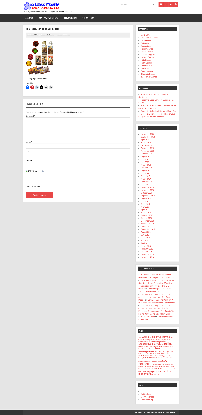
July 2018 (145, 159)
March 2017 (146, 179)
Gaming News (147, 52)
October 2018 (146, 154)
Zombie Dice (155, 374)
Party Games (146, 63)
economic (142, 346)
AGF (171, 337)
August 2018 (146, 157)
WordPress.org (147, 400)
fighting (160, 346)
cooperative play (147, 344)
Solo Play (145, 68)
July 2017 (145, 173)
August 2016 (146, 199)
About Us (29, 18)
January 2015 (146, 252)
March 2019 (146, 143)
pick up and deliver (150, 358)
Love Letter (146, 354)
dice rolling (165, 343)
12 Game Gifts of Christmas (154, 336)
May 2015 (145, 240)
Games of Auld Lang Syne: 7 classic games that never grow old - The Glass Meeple (154, 297)
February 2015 (147, 249)
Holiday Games (147, 57)
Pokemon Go (146, 66)
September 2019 (148, 137)
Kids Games (146, 60)
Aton (165, 339)
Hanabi (152, 349)
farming (155, 346)
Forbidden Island (144, 349)
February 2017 (147, 182)
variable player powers (151, 371)
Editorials (145, 43)
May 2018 (145, 162)
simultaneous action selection (155, 366)
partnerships (168, 356)
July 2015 (145, 235)
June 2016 (145, 204)
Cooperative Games (149, 38)
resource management (144, 361)
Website (29, 161)
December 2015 (147, 221)
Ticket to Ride (142, 369)
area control (146, 339)
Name (29, 142)
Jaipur (157, 352)
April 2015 (145, 243)
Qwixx (169, 358)
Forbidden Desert (168, 346)
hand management (149, 350)
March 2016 (146, 213)
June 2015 (145, 238)
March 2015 (146, 246)
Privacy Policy (70, 18)
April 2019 (145, 140)
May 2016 (145, 207)
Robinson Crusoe (157, 361)
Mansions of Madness (157, 354)
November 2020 (147, 134)
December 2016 (147, 187)
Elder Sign (149, 346)
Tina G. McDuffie (47, 35)
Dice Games (146, 40)
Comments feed (147, 397)
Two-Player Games (149, 77)
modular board (169, 354)
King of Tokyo (164, 352)
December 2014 (147, 254)
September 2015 (148, 229)
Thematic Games (148, 74)
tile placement (154, 368)
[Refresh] (43, 171)
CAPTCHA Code (33, 187)
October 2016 (146, 193)
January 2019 (146, 145)
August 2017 (146, 171)
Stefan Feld (170, 366)
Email (29, 151)
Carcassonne (154, 341)
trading (165, 369)
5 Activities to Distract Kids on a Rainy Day (158, 111)
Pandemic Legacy (156, 356)
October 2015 (146, 226)
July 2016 (145, 201)
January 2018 (146, 168)
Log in (143, 391)
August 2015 (146, 232)
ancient (140, 339)
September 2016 (148, 196)
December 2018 (147, 148)
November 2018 (147, 151)
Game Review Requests (48, 18)
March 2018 (146, 165)
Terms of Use (88, 18)
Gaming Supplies (148, 54)
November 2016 (147, 190)
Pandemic (143, 355)
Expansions (146, 46)
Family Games (147, 49)
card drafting (165, 341)
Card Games (146, 35)
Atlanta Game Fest (156, 339)
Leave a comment (63, 35)
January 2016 (146, 218)
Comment (30, 116)
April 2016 (145, 210)
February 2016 (147, 215)
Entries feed (146, 394)
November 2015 (147, 224)
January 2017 (146, 185)
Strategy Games (147, 71)
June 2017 (145, 176)
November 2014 (147, 257)
